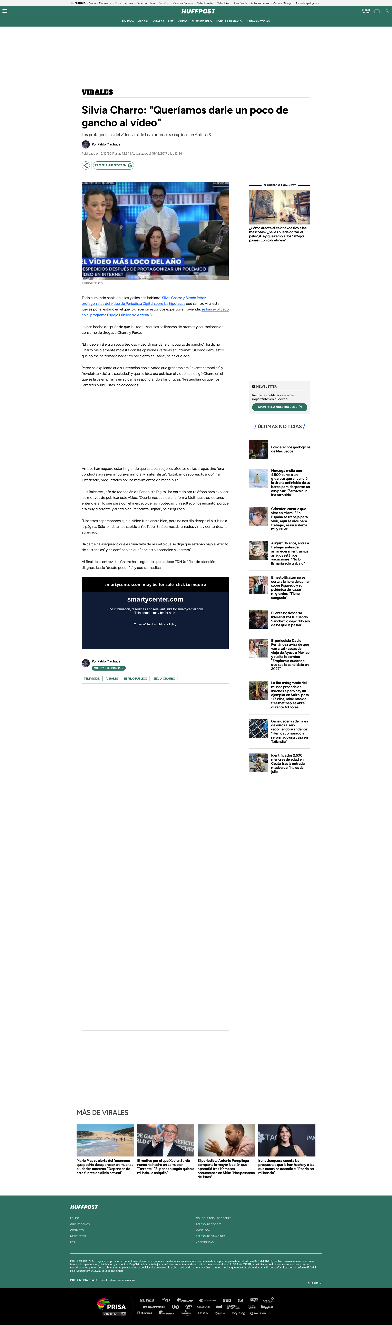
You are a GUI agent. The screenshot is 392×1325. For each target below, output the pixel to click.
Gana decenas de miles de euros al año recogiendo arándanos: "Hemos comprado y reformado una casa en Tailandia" (289, 731)
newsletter (78, 1236)
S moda (221, 1312)
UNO (177, 1306)
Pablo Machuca (109, 144)
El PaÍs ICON (204, 1312)
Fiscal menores (124, 3)
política (128, 21)
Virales (97, 92)
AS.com (240, 1300)
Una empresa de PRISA (113, 1303)
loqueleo (240, 1312)
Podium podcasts (187, 1312)
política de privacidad (210, 1236)
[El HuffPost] (198, 11)
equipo (74, 1218)
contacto (77, 1230)
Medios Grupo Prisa (113, 1313)
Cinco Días (205, 1306)
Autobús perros (260, 3)
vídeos (183, 21)
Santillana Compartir (209, 1300)
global (143, 21)
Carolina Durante (183, 3)
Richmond (147, 1312)
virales (158, 21)
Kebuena (265, 1306)
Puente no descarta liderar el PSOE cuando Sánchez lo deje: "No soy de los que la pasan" (290, 619)
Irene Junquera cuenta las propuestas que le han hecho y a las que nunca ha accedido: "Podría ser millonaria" (286, 1166)
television (92, 678)
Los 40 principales (169, 1300)
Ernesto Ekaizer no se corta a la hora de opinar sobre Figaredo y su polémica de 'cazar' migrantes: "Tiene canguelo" (290, 587)
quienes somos (80, 1224)
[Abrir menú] (4, 11)
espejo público (135, 678)
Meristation (259, 1312)
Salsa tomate (205, 3)
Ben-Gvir (164, 3)
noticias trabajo (229, 21)
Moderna (167, 1312)
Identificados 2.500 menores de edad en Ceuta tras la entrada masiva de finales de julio (288, 763)
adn (253, 1300)
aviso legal (203, 1230)
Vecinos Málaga (282, 3)
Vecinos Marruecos (100, 3)
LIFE (171, 21)
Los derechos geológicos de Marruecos (290, 449)
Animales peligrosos (307, 3)
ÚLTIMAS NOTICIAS (258, 21)
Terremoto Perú (146, 3)
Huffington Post (155, 1306)
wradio (189, 1306)
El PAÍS (149, 1300)
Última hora (366, 11)
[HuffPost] (84, 1206)
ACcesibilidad (205, 1242)
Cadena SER (227, 1300)
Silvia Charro (164, 678)
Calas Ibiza (223, 3)
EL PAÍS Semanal (235, 1306)
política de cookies (208, 1224)
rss (72, 1242)
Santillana (188, 1300)
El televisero (202, 21)
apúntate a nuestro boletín (280, 407)
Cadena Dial (220, 1306)
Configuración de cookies (213, 1218)
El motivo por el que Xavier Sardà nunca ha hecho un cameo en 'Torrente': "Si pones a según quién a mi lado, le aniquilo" (165, 1166)
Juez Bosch (240, 3)
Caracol (269, 1300)
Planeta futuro (250, 1306)
